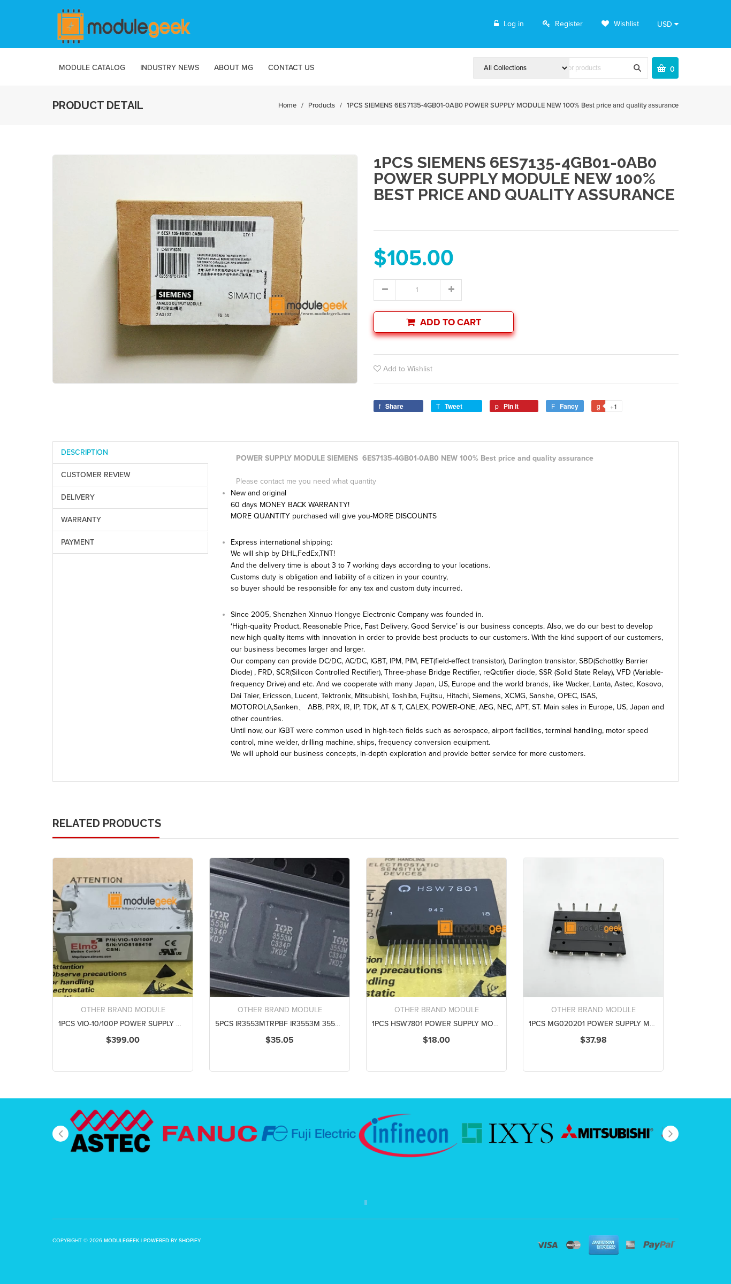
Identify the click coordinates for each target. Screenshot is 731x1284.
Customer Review (96, 474)
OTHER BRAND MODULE (123, 1009)
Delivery (78, 497)
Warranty (81, 519)
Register (569, 23)
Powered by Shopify (172, 1240)
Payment (77, 542)
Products (321, 105)
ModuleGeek (121, 1240)
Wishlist (625, 23)
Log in (514, 23)
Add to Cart (450, 322)
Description (84, 452)
